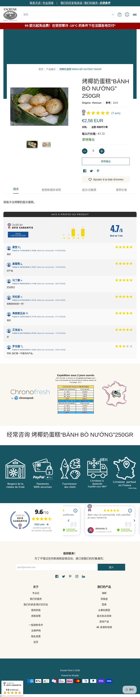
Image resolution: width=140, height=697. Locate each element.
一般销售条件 (36, 625)
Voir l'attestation (18, 234)
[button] (119, 14)
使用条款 (36, 610)
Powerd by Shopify (70, 675)
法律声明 (36, 630)
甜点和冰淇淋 (104, 616)
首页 (41, 69)
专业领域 (48, 3)
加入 (111, 567)
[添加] (101, 151)
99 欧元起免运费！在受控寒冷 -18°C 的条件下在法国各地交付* (70, 25)
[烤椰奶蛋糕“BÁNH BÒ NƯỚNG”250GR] (32, 144)
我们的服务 (91, 3)
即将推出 (106, 161)
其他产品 (104, 621)
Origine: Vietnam (91, 102)
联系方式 (35, 3)
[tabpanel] (70, 199)
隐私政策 (36, 636)
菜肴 (104, 604)
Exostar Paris (66, 670)
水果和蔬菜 (104, 610)
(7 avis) (115, 113)
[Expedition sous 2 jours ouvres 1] (76, 395)
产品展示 (51, 69)
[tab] (16, 190)
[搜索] (113, 14)
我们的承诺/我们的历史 (36, 604)
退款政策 (36, 616)
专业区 (35, 593)
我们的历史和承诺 (71, 3)
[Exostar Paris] (10, 14)
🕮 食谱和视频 (104, 627)
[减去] (84, 151)
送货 (35, 642)
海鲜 (104, 593)
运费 (94, 127)
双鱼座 (104, 599)
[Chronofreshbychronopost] (30, 395)
